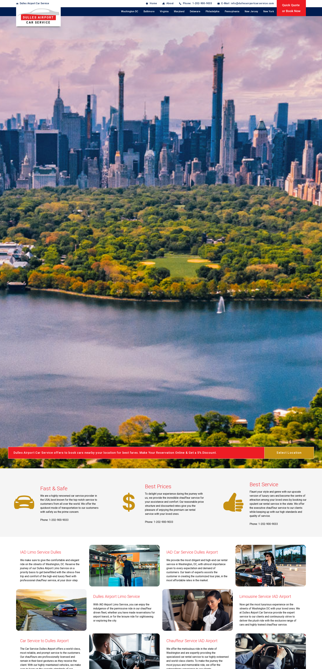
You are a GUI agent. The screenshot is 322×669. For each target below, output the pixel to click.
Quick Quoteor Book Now (291, 8)
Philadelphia (212, 11)
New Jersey (251, 11)
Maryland (179, 11)
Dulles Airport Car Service (34, 3)
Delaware (195, 11)
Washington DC (129, 11)
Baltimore (149, 11)
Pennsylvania (232, 11)
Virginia (164, 11)
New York (268, 11)
